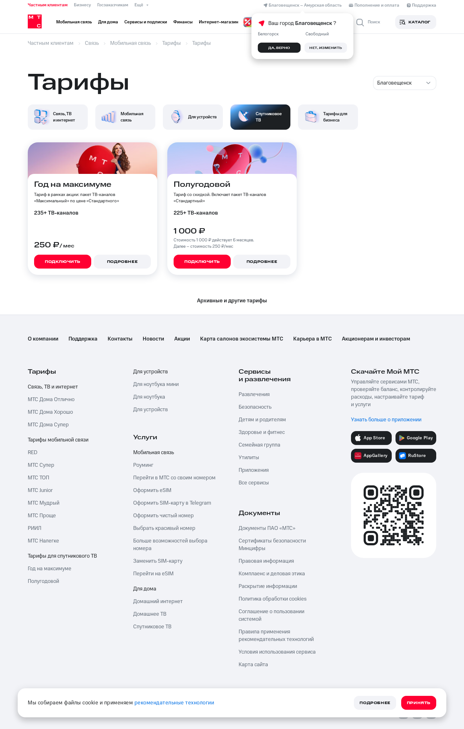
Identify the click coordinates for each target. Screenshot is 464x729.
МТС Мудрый (43, 503)
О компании (43, 339)
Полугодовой (43, 581)
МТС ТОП (38, 478)
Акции (182, 339)
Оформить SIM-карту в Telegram (172, 503)
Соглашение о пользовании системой (271, 615)
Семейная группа (259, 445)
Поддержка (83, 339)
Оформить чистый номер (163, 515)
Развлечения (254, 394)
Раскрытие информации (268, 586)
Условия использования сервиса (277, 652)
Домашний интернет (158, 601)
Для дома (144, 589)
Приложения (254, 470)
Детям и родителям (262, 420)
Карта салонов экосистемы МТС (241, 339)
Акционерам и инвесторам (376, 339)
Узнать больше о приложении (386, 420)
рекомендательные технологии (174, 703)
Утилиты (249, 457)
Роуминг (143, 465)
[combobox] (404, 83)
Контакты (120, 339)
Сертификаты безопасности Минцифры (272, 544)
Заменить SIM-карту (157, 561)
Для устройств (150, 372)
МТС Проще (42, 515)
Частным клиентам (48, 5)
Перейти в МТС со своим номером (174, 478)
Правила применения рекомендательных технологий (276, 635)
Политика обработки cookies (272, 599)
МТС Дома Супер (48, 425)
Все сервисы (254, 483)
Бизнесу (82, 5)
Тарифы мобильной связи (58, 440)
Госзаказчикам (112, 5)
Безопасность (255, 407)
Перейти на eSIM (153, 574)
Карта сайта (253, 664)
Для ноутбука (149, 397)
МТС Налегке (43, 541)
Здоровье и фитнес (262, 432)
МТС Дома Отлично (51, 399)
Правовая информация (266, 561)
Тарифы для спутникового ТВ (62, 556)
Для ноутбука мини (156, 384)
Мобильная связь (153, 452)
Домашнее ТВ (149, 614)
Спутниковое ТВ (152, 627)
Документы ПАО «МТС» (267, 528)
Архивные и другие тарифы (232, 301)
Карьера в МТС (312, 339)
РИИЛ (34, 528)
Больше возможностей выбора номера (170, 544)
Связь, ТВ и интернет (53, 387)
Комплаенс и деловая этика (272, 574)
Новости (153, 339)
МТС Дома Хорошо (50, 412)
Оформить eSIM (152, 490)
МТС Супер (41, 465)
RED (32, 452)
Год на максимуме (49, 568)
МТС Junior (40, 490)
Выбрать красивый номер (164, 528)
